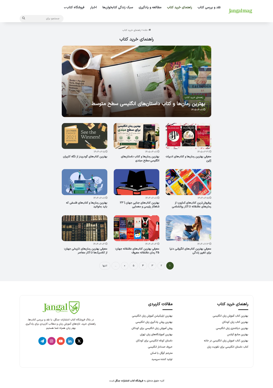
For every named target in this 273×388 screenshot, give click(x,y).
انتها (105, 266)
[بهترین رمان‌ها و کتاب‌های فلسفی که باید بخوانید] (85, 182)
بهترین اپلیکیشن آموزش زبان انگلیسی (152, 316)
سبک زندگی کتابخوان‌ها (117, 7)
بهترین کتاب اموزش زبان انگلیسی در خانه (226, 341)
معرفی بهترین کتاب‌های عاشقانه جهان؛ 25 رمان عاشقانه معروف (137, 251)
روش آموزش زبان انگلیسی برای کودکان (152, 328)
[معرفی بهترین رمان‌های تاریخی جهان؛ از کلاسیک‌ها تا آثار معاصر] (85, 228)
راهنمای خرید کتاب (179, 7)
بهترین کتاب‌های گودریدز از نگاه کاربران (85, 156)
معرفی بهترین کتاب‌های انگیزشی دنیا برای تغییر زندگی (190, 251)
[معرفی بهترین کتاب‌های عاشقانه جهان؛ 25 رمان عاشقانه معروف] (136, 228)
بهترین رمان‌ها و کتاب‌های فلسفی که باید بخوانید (86, 205)
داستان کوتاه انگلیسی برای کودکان (154, 341)
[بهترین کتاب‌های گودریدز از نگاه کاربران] (85, 136)
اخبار (93, 7)
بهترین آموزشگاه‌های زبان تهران (156, 334)
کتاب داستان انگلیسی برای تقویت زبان (227, 347)
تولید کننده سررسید (161, 359)
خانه (145, 30)
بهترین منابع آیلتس (237, 334)
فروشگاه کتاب (75, 7)
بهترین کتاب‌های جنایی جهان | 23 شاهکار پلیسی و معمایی (139, 205)
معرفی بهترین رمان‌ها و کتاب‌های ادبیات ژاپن (188, 158)
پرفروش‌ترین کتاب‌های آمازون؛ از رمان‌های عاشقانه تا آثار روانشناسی (191, 205)
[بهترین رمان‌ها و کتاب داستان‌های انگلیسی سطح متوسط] (136, 81)
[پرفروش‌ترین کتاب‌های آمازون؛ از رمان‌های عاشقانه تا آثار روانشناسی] (188, 182)
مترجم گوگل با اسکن (161, 353)
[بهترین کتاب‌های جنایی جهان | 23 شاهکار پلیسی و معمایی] (136, 182)
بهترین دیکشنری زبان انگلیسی (232, 328)
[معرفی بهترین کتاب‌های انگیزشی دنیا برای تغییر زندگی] (188, 228)
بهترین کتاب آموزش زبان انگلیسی (230, 316)
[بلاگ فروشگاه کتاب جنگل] (240, 11)
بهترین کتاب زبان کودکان (235, 322)
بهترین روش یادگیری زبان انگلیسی (154, 322)
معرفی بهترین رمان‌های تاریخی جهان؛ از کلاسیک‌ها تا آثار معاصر (85, 251)
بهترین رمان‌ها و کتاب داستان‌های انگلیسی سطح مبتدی (140, 158)
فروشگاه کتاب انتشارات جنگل (129, 381)
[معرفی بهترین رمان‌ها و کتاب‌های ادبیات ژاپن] (188, 136)
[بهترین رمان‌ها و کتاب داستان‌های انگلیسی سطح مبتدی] (136, 136)
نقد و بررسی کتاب (209, 7)
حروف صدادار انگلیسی (160, 347)
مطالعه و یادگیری (150, 7)
